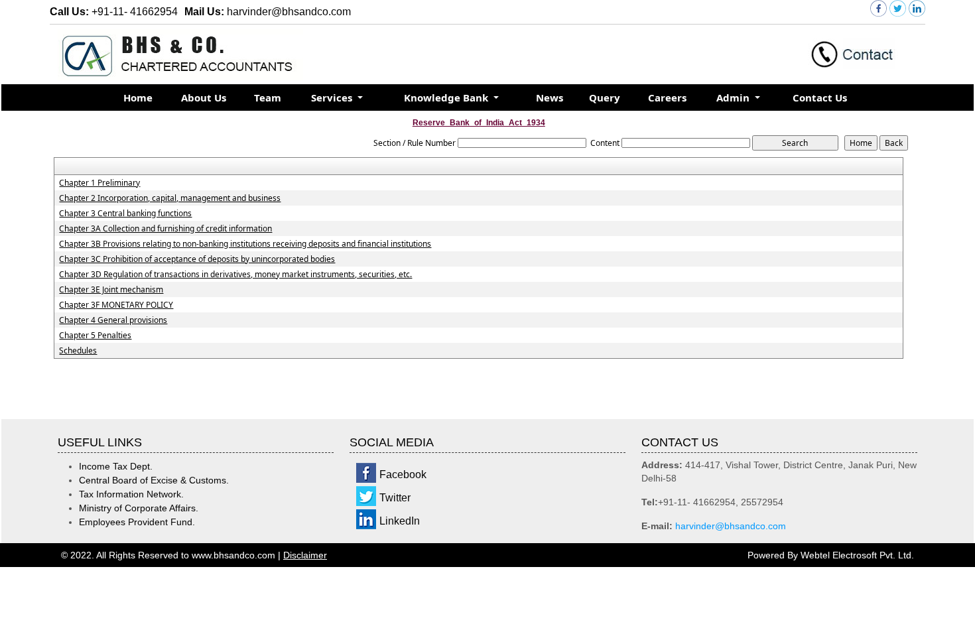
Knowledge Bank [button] (447, 97)
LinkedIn (399, 521)
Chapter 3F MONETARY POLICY (116, 305)
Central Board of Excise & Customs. (154, 480)
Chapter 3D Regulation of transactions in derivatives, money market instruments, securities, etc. (235, 274)
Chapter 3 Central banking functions (125, 213)
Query (604, 97)
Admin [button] (734, 97)
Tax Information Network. (131, 494)
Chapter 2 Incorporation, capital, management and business (170, 198)
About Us (203, 97)
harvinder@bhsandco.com (730, 526)
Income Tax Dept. (116, 466)
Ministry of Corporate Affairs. (138, 508)
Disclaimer (305, 555)
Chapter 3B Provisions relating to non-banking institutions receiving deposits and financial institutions (245, 244)
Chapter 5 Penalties (95, 335)
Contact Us (820, 97)
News (549, 97)
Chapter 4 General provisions (113, 320)
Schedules (78, 351)
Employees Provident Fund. (137, 522)
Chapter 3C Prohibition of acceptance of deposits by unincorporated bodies (197, 259)
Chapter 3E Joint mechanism (111, 290)
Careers (667, 97)
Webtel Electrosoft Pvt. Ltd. (857, 555)
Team (267, 97)
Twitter (395, 497)
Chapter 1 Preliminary (99, 183)
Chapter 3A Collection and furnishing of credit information (165, 228)
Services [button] (333, 97)
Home (138, 97)
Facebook (402, 474)
